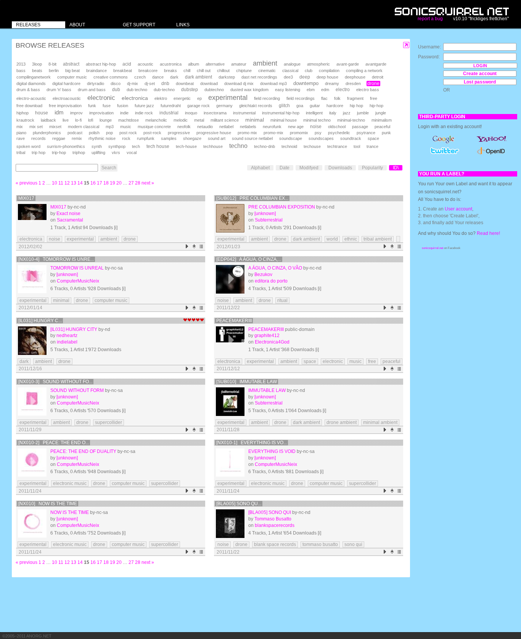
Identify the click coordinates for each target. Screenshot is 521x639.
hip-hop (376, 105)
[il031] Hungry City (73, 329)
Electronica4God (272, 342)
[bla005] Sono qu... (238, 503)
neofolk (184, 126)
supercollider (108, 422)
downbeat (185, 83)
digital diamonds (31, 83)
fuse (107, 105)
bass (21, 70)
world (332, 239)
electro (343, 89)
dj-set (150, 83)
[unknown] (265, 213)
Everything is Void (272, 451)
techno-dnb (264, 146)
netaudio (205, 126)
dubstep (189, 89)
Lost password (480, 82)
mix (19, 126)
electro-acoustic (31, 98)
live (66, 120)
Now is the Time (69, 512)
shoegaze (192, 138)
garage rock (198, 105)
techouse (312, 146)
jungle (380, 113)
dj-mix (132, 83)
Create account (480, 73)
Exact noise (68, 213)
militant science (225, 120)
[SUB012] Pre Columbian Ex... (252, 198)
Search (108, 167)
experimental (228, 97)
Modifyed (308, 167)
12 (67, 183)
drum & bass (28, 89)
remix (77, 138)
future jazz (144, 105)
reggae (58, 138)
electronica (135, 98)
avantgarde (375, 64)
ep (199, 98)
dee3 (288, 77)
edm (325, 89)
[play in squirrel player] (32, 218)
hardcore (334, 105)
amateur (238, 64)
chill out (204, 70)
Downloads (340, 167)
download (209, 83)
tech (136, 146)
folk (337, 98)
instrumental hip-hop (280, 113)
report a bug (430, 18)
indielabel (67, 342)
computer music (72, 77)
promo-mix (273, 132)
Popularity (372, 167)
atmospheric (318, 64)
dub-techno (164, 89)
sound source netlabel (252, 138)
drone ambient (341, 422)
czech (140, 77)
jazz (347, 113)
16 (93, 183)
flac (324, 98)
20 (119, 183)
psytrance (366, 132)
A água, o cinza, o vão (275, 268)
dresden (353, 83)
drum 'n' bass (59, 89)
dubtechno (214, 89)
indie (124, 113)
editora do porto (271, 281)
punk (386, 132)
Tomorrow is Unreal (77, 268)
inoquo (191, 113)
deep (304, 77)
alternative (215, 64)
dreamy (332, 83)
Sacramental (70, 220)
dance (158, 77)
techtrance (337, 146)
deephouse (355, 77)
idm (59, 112)
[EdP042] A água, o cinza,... (248, 259)
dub (116, 89)
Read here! (488, 233)
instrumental (244, 113)
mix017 (26, 198)
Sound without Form (77, 390)
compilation (329, 70)
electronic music (70, 483)
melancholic (156, 120)
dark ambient (198, 77)
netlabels (248, 126)
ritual (282, 300)
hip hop (356, 105)
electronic (101, 97)
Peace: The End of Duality (83, 451)
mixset (55, 126)
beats (37, 70)
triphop (78, 152)
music (125, 126)
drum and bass (92, 89)
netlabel (226, 126)
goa (299, 105)
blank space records (275, 544)
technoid (289, 146)
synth (97, 146)
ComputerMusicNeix (78, 281)
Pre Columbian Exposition (281, 207)
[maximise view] (406, 45)
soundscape (290, 138)
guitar (315, 105)
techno (238, 146)
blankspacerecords (274, 525)
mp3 (110, 126)
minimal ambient (380, 422)
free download (29, 105)
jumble (363, 113)
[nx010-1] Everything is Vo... (251, 442)
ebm (311, 89)
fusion (122, 105)
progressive (179, 132)
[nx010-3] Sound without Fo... (55, 381)
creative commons (110, 77)
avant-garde (347, 64)
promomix (299, 132)
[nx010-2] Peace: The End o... (53, 442)
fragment (355, 98)
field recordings (300, 98)
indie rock (144, 113)
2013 (21, 64)
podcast (75, 132)
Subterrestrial (269, 220)
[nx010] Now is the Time (47, 503)
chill (186, 70)
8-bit (52, 64)
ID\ (396, 167)
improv (76, 113)
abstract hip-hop (101, 64)
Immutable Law (267, 390)
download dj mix (239, 83)
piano (21, 132)
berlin (54, 70)
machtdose (128, 120)
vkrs (116, 152)
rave (20, 138)
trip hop (38, 152)
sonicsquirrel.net (432, 248)
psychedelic (339, 132)
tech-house (186, 146)
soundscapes (321, 138)
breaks (170, 70)
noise (316, 126)
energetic (182, 98)
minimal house (283, 120)
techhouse (213, 146)
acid (126, 64)
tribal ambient (377, 239)
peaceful (382, 126)
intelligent (314, 113)
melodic (181, 120)
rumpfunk (145, 138)
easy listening (287, 89)
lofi (90, 120)
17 (99, 183)
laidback (48, 120)
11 (60, 183)
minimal (254, 120)
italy (332, 113)
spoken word (28, 146)
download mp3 (273, 83)
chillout (223, 70)
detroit (377, 77)
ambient (265, 63)
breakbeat (122, 70)
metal (199, 120)
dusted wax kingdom (249, 89)
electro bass (367, 89)
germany (224, 105)
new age (296, 126)
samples (169, 138)
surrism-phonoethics (66, 146)
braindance (96, 70)
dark (174, 77)
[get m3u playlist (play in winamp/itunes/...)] (201, 246)
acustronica (171, 64)
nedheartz (66, 335)
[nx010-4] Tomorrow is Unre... (56, 259)
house (41, 113)
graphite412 (267, 335)
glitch (284, 105)
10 (54, 183)
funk (92, 105)
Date (284, 167)
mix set (36, 126)
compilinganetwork (33, 77)
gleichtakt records (255, 105)
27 (131, 183)
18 (106, 183)
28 (137, 183)
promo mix (247, 132)
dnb (165, 83)
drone (373, 83)
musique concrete (154, 126)
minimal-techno (351, 120)
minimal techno (317, 120)
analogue (292, 64)
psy (318, 132)
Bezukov (263, 274)
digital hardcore (66, 83)
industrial (168, 112)
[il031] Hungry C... (40, 320)
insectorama (215, 113)
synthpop (116, 146)
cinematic (267, 70)
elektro (160, 98)
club (308, 70)
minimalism (381, 120)
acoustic (145, 64)
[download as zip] (194, 246)
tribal (20, 152)
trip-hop (59, 152)
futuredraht (171, 105)
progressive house (213, 132)
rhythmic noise (102, 138)
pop (109, 132)
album (193, 64)
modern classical (83, 126)
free (373, 98)
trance (372, 146)
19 (112, 183)
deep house (327, 77)
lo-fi (78, 120)
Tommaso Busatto (272, 519)
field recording (267, 98)
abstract (71, 64)
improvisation (101, 113)
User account (458, 209)
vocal (132, 152)
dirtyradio (95, 83)
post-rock (152, 132)
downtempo (305, 83)
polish (94, 132)
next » (148, 183)
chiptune (244, 70)
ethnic (350, 239)
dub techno (137, 89)
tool (357, 146)
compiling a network (364, 70)
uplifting (98, 152)
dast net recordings (259, 77)
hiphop (22, 113)
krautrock (25, 120)
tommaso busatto (320, 544)
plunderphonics (47, 132)
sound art (216, 138)
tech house (157, 146)
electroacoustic (67, 98)
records (38, 138)
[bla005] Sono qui (269, 512)
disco (116, 83)
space (373, 138)
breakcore (148, 70)
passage (360, 126)
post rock (128, 132)
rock (126, 138)
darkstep (227, 77)
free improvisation (65, 105)
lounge (106, 120)
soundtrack (350, 138)
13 (73, 183)
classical (290, 70)
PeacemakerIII (234, 320)
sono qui (353, 544)
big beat (72, 70)
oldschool (337, 126)
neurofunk (272, 126)
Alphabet (260, 167)
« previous (26, 183)
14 (80, 183)
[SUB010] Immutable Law (246, 381)
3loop (37, 64)
